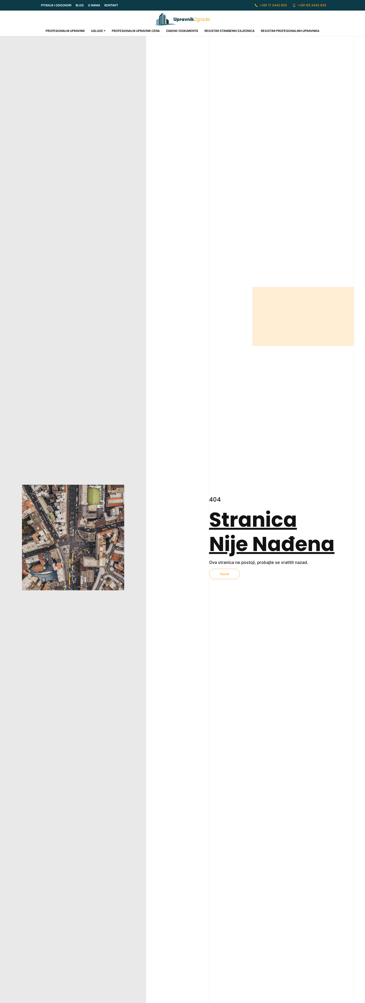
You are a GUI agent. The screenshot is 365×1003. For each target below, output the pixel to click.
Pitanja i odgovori (56, 5)
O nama (94, 5)
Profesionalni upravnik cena (136, 31)
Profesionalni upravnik (65, 31)
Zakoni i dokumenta (182, 31)
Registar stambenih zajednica (229, 31)
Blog (80, 5)
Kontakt (111, 5)
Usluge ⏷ (98, 31)
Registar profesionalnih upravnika (290, 31)
